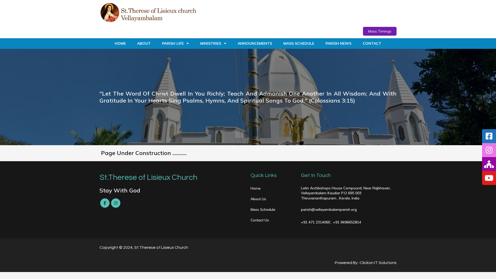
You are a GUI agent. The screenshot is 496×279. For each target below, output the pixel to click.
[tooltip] (489, 136)
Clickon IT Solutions (378, 263)
